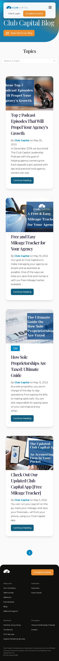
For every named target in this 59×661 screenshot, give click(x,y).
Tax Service (7, 630)
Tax (15, 348)
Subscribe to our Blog (21, 33)
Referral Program (10, 611)
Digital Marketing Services (14, 639)
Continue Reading (22, 180)
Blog (5, 606)
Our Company (9, 588)
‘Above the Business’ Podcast (43, 625)
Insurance (35, 588)
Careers (34, 630)
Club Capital (22, 140)
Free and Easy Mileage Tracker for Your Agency (28, 243)
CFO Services (8, 634)
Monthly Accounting (12, 625)
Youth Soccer (36, 593)
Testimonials (8, 593)
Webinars (7, 597)
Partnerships (8, 602)
